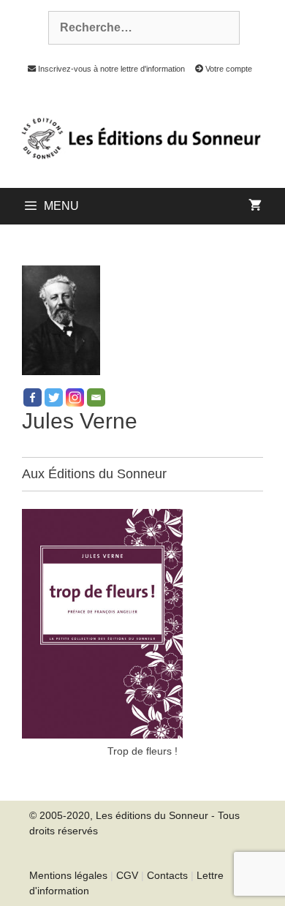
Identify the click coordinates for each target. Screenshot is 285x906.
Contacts (167, 875)
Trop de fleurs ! (142, 751)
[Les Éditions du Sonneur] (139, 136)
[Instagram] (75, 397)
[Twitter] (54, 397)
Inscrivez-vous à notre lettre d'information (110, 68)
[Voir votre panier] (255, 206)
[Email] (96, 397)
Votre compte (227, 68)
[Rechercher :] (136, 28)
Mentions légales (68, 875)
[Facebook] (32, 397)
